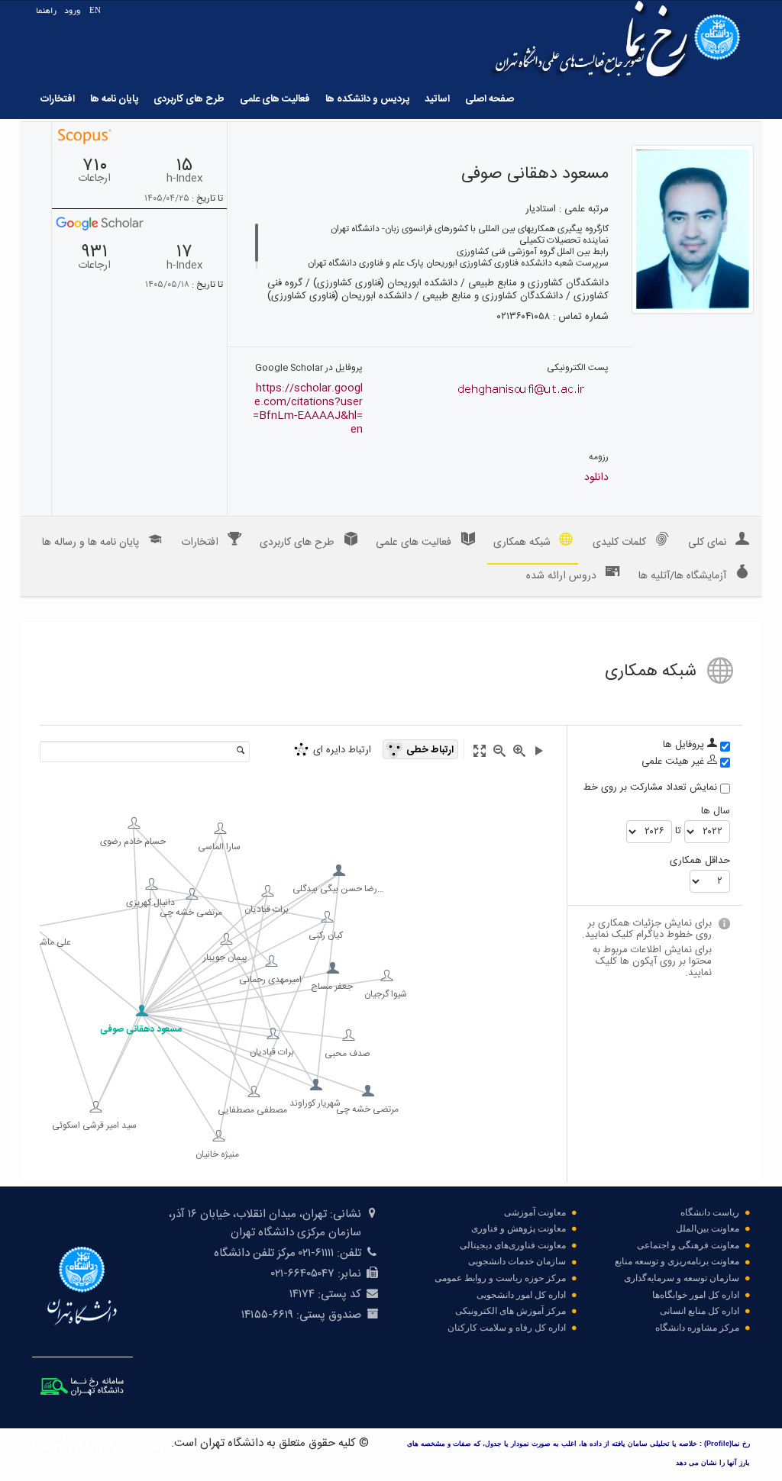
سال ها (715, 811)
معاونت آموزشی (535, 1212)
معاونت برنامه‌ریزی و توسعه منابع (677, 1261)
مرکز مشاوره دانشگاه (697, 1327)
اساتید (437, 99)
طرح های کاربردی (189, 99)
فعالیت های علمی (275, 99)
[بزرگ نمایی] (519, 751)
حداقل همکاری (700, 861)
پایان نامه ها (114, 99)
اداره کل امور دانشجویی (521, 1294)
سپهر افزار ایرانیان (71, 1443)
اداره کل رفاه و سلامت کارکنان (507, 1327)
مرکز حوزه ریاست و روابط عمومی (500, 1278)
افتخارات (57, 99)
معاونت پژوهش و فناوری (518, 1228)
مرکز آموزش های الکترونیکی (510, 1311)
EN (95, 10)
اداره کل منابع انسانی (699, 1311)
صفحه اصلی (489, 99)
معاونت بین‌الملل (707, 1228)
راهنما (46, 10)
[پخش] (539, 751)
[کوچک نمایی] (499, 751)
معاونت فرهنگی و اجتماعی (688, 1245)
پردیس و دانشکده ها (367, 99)
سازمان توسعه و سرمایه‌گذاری (681, 1278)
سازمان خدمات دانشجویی (517, 1261)
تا (678, 831)
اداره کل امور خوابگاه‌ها (695, 1294)
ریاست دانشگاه (709, 1212)
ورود (72, 10)
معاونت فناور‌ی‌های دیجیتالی (513, 1245)
